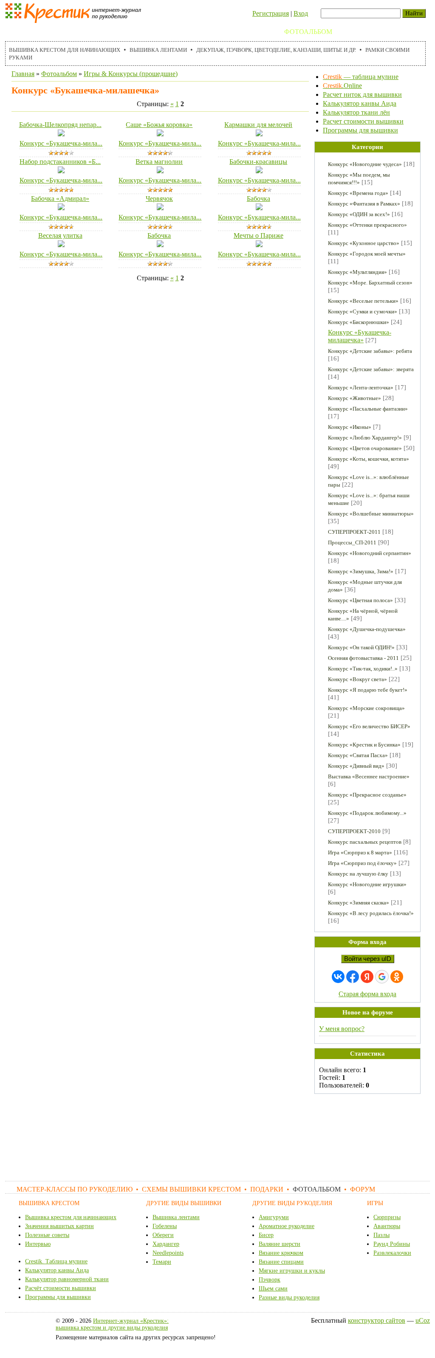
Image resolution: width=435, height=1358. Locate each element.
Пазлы (381, 1235)
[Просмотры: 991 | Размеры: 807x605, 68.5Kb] (61, 244)
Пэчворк (269, 1279)
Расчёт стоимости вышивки (60, 1288)
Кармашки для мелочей (258, 124)
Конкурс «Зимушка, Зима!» (360, 571)
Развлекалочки (392, 1253)
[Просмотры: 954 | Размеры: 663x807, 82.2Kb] (61, 207)
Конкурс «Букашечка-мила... (61, 143)
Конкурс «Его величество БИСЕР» (369, 726)
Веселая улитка (60, 235)
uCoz (422, 1320)
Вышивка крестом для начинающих (64, 50)
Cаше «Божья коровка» (159, 124)
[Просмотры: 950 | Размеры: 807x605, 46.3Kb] (61, 134)
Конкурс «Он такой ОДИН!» (361, 647)
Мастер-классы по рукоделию (67, 31)
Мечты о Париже (258, 235)
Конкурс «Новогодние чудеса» (365, 164)
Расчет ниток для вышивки (362, 94)
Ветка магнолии (159, 161)
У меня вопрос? (341, 1028)
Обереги (163, 1235)
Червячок (159, 198)
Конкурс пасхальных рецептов (364, 842)
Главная (22, 73)
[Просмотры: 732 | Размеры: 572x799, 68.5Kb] (259, 207)
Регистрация (270, 13)
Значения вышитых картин (59, 1226)
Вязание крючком (281, 1253)
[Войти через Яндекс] (367, 976)
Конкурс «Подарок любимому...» (367, 813)
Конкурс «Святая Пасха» (358, 755)
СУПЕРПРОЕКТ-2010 (354, 831)
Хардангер (166, 1244)
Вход (301, 13)
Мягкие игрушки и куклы (292, 1271)
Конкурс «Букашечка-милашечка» (359, 336)
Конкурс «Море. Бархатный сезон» (370, 282)
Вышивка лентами (158, 50)
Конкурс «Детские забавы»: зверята (371, 369)
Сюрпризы (387, 1217)
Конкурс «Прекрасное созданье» (367, 795)
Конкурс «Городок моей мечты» (367, 254)
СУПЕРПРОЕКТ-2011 (354, 532)
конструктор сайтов (376, 1320)
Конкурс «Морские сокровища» (366, 708)
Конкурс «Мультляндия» (357, 272)
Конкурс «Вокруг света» (357, 679)
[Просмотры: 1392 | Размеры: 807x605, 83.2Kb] (259, 134)
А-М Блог (391, 31)
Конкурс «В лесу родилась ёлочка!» (371, 913)
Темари (162, 1262)
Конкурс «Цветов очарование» (365, 448)
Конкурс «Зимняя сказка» (358, 902)
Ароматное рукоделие (286, 1226)
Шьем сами (273, 1288)
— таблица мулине (360, 76)
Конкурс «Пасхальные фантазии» (368, 409)
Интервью (38, 1244)
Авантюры (386, 1226)
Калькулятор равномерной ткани (67, 1279)
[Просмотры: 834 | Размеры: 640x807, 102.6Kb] (160, 244)
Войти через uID (367, 958)
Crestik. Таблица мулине (56, 1261)
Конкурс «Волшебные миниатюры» (371, 513)
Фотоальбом (308, 31)
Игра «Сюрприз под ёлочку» (362, 863)
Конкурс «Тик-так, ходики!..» (363, 668)
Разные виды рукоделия (289, 1297)
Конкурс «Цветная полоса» (360, 600)
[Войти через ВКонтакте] (338, 976)
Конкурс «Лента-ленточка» (360, 387)
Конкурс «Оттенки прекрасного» (367, 225)
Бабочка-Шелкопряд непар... (60, 124)
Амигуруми (274, 1217)
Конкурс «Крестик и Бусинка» (364, 744)
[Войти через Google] (382, 976)
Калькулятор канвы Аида (359, 103)
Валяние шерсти (279, 1244)
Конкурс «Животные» (354, 398)
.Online (342, 85)
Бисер (266, 1235)
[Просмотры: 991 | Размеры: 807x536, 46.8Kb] (259, 171)
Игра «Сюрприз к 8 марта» (360, 852)
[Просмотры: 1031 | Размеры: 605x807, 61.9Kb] (160, 207)
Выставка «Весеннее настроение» (369, 776)
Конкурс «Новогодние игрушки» (367, 884)
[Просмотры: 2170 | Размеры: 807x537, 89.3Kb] (259, 244)
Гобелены (165, 1226)
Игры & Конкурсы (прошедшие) (131, 73)
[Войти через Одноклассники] (396, 976)
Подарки (258, 31)
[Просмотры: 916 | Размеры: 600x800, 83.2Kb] (160, 134)
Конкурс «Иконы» (349, 427)
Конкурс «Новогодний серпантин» (369, 553)
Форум (353, 31)
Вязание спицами (281, 1262)
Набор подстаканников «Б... (60, 161)
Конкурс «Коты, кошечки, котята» (368, 459)
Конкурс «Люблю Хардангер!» (365, 437)
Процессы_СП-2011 (352, 542)
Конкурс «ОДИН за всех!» (359, 214)
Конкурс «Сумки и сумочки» (362, 311)
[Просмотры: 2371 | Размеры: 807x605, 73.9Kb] (61, 171)
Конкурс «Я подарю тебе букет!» (367, 690)
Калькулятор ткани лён (356, 112)
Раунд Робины (391, 1244)
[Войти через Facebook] (352, 976)
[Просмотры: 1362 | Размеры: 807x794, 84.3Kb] (160, 171)
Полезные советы (47, 1235)
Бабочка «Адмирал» (60, 198)
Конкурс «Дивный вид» (356, 766)
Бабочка (258, 198)
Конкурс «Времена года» (358, 193)
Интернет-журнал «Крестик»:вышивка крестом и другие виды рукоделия (112, 1324)
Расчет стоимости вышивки (363, 121)
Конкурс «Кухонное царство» (363, 243)
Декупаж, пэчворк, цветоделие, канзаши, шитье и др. (276, 50)
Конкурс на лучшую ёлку (358, 874)
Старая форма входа (367, 993)
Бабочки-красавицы (258, 161)
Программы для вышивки (360, 130)
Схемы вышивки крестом (183, 31)
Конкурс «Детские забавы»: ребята (370, 351)
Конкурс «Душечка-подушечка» (367, 629)
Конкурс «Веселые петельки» (363, 301)
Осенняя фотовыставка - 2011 (363, 658)
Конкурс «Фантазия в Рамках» (364, 203)
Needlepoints (168, 1253)
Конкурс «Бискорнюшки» (358, 322)
